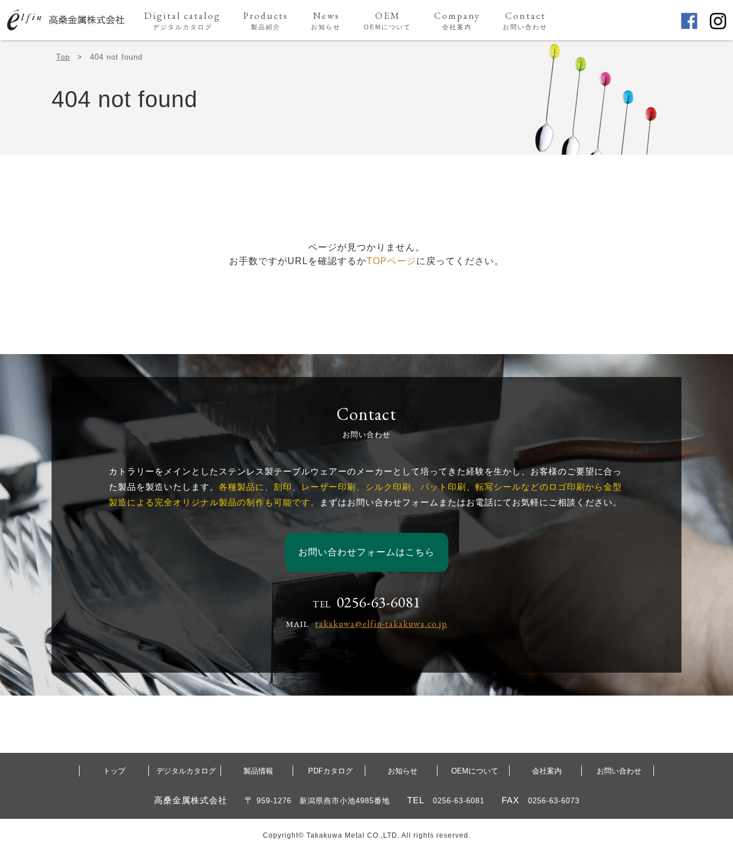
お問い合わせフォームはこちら (366, 552)
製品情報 (258, 771)
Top (63, 57)
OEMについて (474, 771)
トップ (114, 771)
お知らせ (402, 771)
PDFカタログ (330, 771)
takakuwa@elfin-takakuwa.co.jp (381, 624)
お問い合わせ (619, 771)
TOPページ (391, 261)
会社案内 (547, 771)
